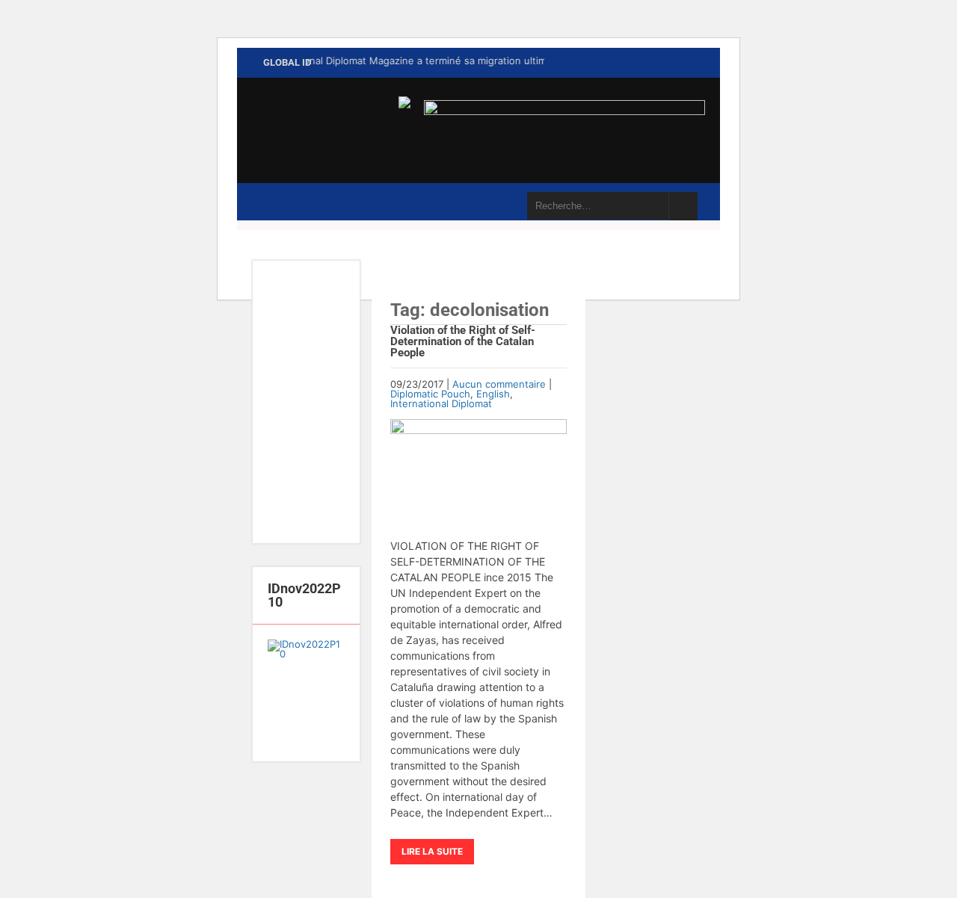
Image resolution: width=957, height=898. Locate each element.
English (493, 394)
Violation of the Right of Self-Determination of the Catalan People (462, 341)
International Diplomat (441, 403)
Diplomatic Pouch (430, 394)
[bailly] (306, 693)
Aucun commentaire (499, 384)
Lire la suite (432, 851)
